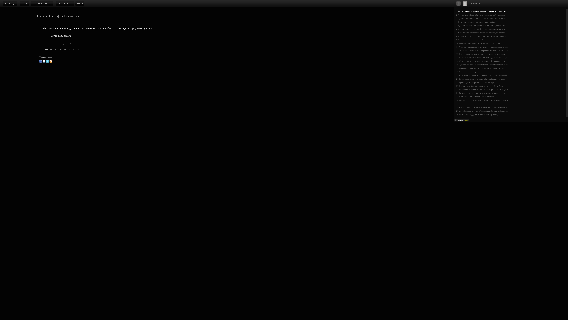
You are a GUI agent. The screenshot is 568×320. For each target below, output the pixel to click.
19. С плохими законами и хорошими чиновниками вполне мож (482, 75)
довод (65, 44)
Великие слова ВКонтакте (44, 61)
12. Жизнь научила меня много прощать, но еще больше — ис (482, 50)
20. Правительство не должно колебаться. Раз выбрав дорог (481, 78)
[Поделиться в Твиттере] (60, 50)
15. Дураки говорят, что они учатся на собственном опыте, (481, 61)
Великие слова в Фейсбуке (40, 61)
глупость (50, 44)
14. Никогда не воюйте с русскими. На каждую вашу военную (482, 57)
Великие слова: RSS (50, 61)
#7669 (45, 49)
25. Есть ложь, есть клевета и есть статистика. (475, 96)
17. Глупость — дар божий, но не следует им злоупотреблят (481, 68)
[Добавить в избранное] (51, 50)
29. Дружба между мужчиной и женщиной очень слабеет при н (482, 110)
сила (44, 44)
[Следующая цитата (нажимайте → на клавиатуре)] (465, 3)
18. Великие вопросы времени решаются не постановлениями (482, 71)
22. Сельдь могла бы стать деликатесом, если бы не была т (480, 86)
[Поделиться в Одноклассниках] (78, 50)
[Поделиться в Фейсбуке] (64, 50)
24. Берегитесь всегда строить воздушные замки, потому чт (481, 93)
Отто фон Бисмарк (61, 35)
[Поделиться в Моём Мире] (74, 50)
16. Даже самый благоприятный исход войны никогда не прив (482, 64)
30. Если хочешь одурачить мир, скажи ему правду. (477, 114)
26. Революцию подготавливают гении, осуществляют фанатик (482, 100)
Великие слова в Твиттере (47, 61)
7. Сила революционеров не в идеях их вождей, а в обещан (480, 32)
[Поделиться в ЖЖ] (69, 50)
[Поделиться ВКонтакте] (55, 50)
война (70, 44)
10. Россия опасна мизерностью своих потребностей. (478, 43)
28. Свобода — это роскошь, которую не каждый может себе (481, 107)
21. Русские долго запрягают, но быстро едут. (475, 82)
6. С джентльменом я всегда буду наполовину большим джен (481, 29)
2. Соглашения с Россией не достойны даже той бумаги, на (480, 14)
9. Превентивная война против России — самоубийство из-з (481, 39)
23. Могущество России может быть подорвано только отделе (482, 89)
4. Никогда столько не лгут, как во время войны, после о (479, 22)
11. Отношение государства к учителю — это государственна (482, 46)
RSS (466, 120)
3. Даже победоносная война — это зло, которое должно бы (481, 18)
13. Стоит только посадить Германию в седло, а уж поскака (481, 54)
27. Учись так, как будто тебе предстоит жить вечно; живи (480, 103)
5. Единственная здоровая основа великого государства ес (480, 25)
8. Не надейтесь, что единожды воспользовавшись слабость (481, 36)
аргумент (58, 44)
